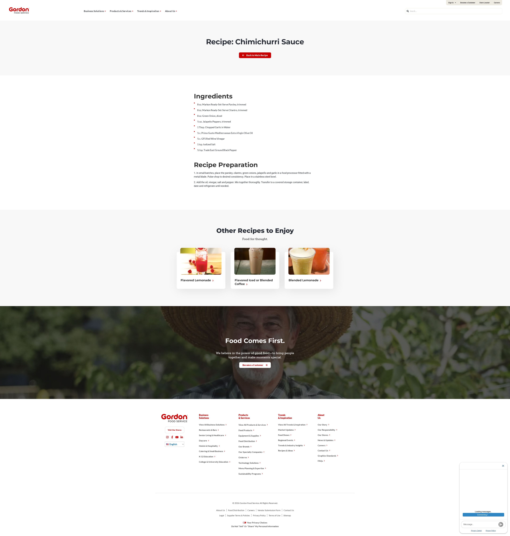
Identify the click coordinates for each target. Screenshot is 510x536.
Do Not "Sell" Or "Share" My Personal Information (255, 526)
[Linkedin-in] (181, 437)
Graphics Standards (327, 455)
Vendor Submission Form (269, 510)
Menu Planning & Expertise (251, 468)
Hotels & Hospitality (208, 446)
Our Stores (323, 435)
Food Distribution (247, 441)
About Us (170, 11)
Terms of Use (274, 515)
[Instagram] (167, 437)
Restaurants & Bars (208, 430)
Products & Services (120, 11)
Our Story (322, 424)
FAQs (320, 461)
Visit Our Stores (174, 430)
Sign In (451, 3)
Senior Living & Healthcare (211, 435)
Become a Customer (467, 3)
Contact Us (323, 450)
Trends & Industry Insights (290, 445)
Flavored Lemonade (196, 280)
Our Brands (244, 446)
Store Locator (484, 3)
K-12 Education (206, 456)
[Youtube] (177, 437)
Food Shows (283, 435)
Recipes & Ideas (285, 450)
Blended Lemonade (304, 280)
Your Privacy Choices (257, 522)
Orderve (243, 457)
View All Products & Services (252, 424)
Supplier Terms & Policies (238, 515)
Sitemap (287, 515)
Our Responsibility (326, 430)
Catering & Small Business (211, 451)
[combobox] (453, 11)
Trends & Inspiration (148, 11)
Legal (221, 515)
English (173, 444)
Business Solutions (94, 11)
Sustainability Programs (250, 473)
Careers (497, 3)
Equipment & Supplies (249, 435)
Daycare (203, 440)
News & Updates (325, 440)
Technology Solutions (249, 463)
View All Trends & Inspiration (291, 424)
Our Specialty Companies (250, 452)
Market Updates (286, 430)
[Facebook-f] (172, 437)
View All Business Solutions (212, 424)
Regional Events (285, 440)
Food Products (245, 430)
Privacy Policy (259, 515)
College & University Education (213, 462)
